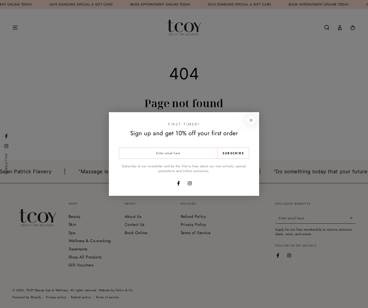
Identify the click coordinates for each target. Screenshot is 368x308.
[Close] (251, 120)
